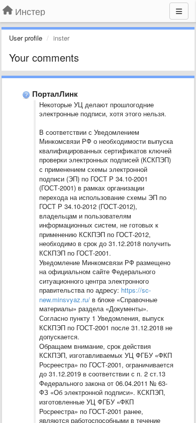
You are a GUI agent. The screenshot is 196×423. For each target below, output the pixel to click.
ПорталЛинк (55, 93)
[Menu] (178, 11)
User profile (25, 38)
